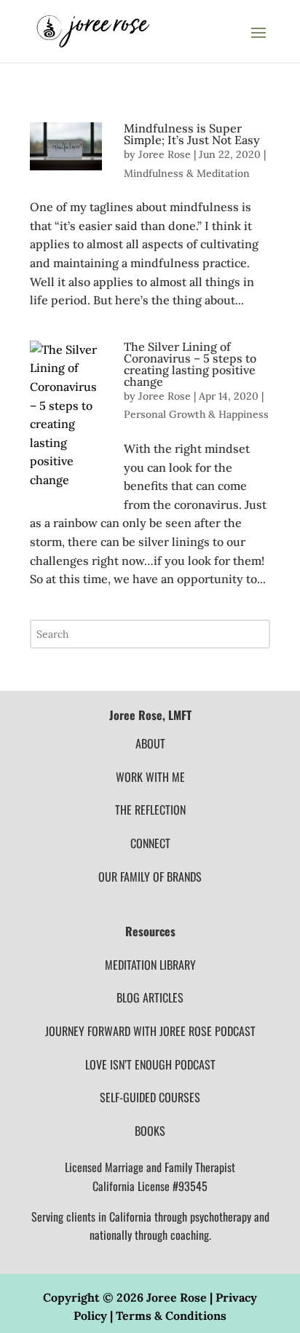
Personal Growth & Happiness (196, 414)
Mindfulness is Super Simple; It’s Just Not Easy (192, 134)
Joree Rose (164, 154)
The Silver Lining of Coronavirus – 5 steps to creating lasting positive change (190, 364)
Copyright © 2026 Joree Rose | (129, 1297)
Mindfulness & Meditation (187, 173)
